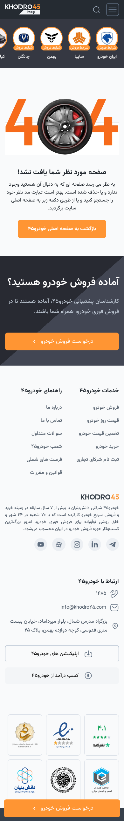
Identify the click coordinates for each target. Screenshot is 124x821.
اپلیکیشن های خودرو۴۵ (55, 654)
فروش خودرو (106, 408)
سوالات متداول (46, 434)
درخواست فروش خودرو (67, 808)
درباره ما (54, 408)
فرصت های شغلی (44, 460)
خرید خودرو (107, 447)
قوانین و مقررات (46, 473)
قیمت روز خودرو (103, 421)
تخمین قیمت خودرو (99, 434)
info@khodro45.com (83, 608)
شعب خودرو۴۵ (46, 447)
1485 (101, 594)
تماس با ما (51, 421)
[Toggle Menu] (112, 9)
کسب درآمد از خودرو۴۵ (55, 676)
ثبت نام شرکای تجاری (98, 460)
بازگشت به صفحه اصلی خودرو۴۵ (62, 229)
